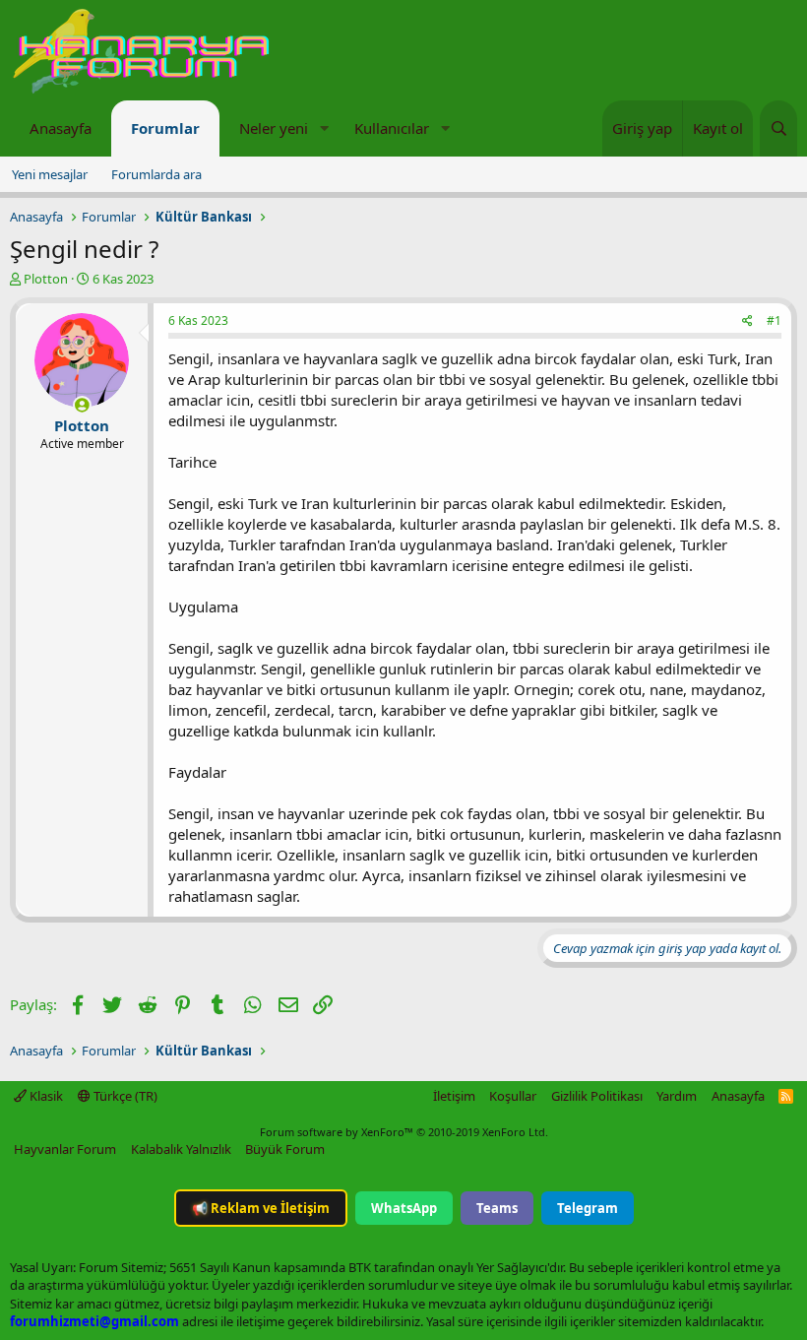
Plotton (46, 278)
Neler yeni (273, 128)
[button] (324, 128)
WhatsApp (404, 1208)
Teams (497, 1208)
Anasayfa (61, 128)
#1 (774, 320)
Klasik (45, 1096)
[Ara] (778, 128)
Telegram (587, 1208)
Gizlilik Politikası (597, 1096)
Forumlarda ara (156, 174)
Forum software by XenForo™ (404, 1131)
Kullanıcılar (391, 128)
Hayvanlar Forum (65, 1149)
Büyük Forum (285, 1149)
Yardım (676, 1096)
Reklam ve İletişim (261, 1208)
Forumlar (165, 128)
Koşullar (512, 1096)
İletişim (454, 1096)
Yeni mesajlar (50, 174)
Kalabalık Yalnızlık (181, 1149)
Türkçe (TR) (124, 1096)
